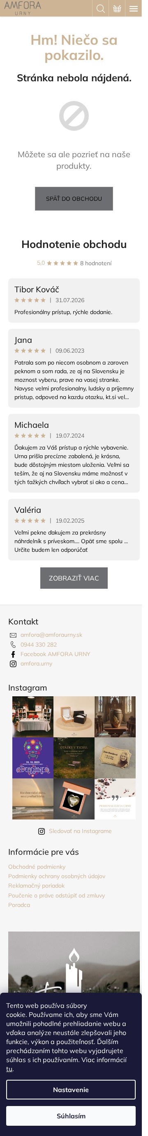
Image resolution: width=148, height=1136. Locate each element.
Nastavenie (71, 1090)
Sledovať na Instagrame (80, 831)
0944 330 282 (39, 644)
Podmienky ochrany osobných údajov (56, 876)
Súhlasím (71, 1116)
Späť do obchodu (74, 198)
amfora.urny (36, 663)
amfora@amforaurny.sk (51, 634)
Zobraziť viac (74, 578)
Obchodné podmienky (36, 866)
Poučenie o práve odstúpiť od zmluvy (56, 895)
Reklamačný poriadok (36, 885)
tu (9, 1069)
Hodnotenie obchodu (74, 244)
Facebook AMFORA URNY (55, 654)
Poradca (19, 905)
